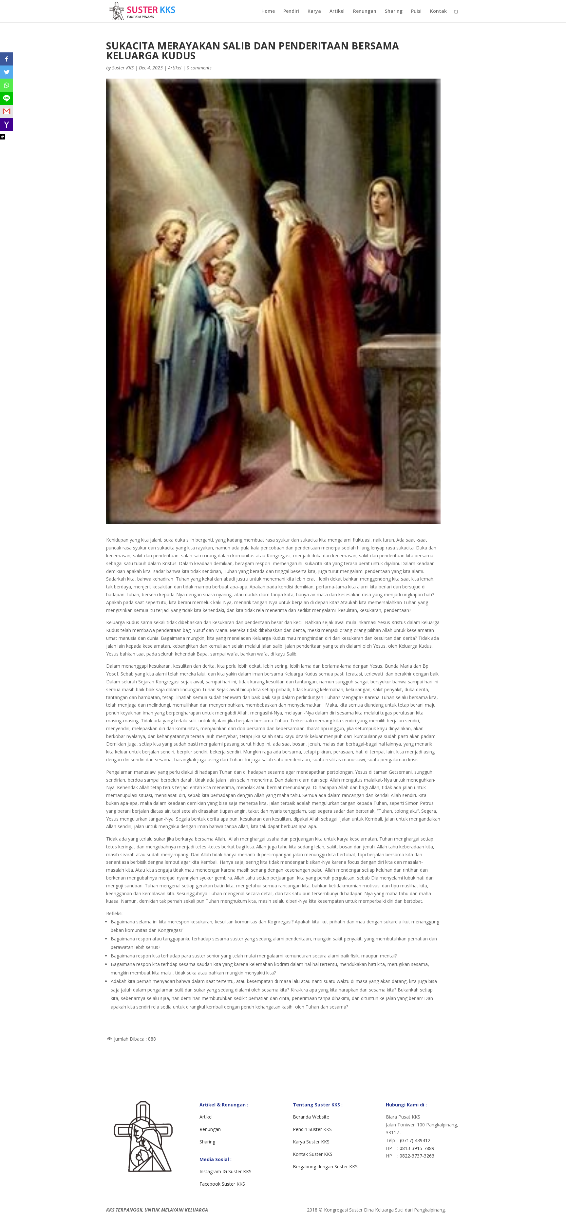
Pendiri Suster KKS (312, 1129)
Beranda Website (311, 1117)
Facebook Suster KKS (222, 1184)
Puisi (416, 11)
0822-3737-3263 (417, 1156)
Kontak (438, 11)
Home (268, 11)
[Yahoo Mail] (6, 124)
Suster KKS (123, 68)
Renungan (364, 11)
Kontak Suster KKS (312, 1154)
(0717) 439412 (415, 1140)
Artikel (337, 11)
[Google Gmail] (6, 111)
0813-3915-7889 (417, 1148)
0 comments (199, 68)
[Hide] (2, 136)
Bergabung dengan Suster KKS (325, 1166)
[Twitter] (6, 72)
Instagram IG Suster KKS (225, 1171)
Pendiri (291, 11)
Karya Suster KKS (311, 1142)
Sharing (394, 11)
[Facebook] (6, 58)
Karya (314, 11)
